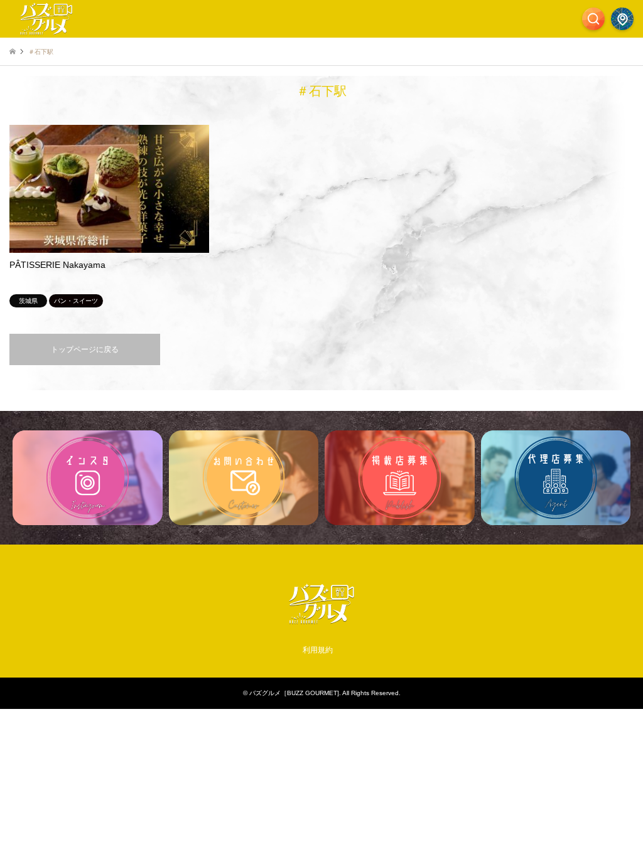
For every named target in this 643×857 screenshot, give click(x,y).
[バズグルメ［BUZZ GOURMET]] (321, 622)
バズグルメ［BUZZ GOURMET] (294, 692)
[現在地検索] (622, 19)
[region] (321, 478)
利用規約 (318, 650)
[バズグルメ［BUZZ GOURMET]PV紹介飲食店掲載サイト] (47, 19)
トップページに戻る (85, 349)
